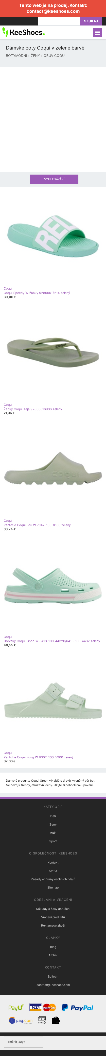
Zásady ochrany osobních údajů (53, 879)
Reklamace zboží (53, 925)
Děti (53, 816)
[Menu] (97, 32)
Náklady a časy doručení (53, 909)
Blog (53, 947)
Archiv (53, 955)
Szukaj (91, 21)
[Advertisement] (53, 119)
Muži (53, 833)
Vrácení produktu (53, 917)
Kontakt (53, 862)
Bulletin (53, 976)
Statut (53, 871)
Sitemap (53, 887)
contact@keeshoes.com (53, 11)
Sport (53, 841)
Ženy (53, 824)
